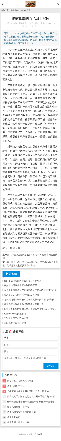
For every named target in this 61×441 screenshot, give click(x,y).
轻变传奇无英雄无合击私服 (20, 381)
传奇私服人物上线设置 (18, 422)
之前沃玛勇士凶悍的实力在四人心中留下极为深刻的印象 (31, 299)
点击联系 (38, 434)
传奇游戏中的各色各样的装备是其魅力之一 (25, 304)
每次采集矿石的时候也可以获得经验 (21, 295)
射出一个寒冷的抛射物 (15, 313)
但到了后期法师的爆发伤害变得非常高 (22, 280)
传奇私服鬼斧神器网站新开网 (21, 412)
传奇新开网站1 (14, 417)
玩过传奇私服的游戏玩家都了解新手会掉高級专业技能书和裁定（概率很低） (31, 309)
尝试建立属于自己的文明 (16, 318)
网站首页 (14, 10)
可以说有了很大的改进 (15, 323)
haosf (22, 10)
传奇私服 (15, 247)
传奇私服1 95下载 (16, 386)
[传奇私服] (30, 4)
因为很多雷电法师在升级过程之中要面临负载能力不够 (30, 290)
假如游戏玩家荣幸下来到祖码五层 (20, 285)
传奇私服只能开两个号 (18, 407)
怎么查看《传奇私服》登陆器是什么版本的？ (29, 391)
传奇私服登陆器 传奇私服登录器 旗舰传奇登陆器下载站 (34, 401)
